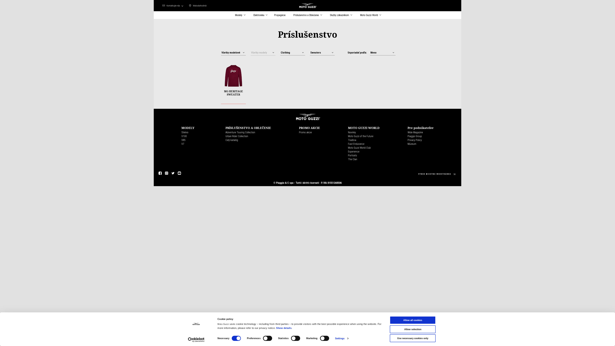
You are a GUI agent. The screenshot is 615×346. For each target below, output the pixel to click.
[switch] (267, 338)
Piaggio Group (415, 136)
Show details (283, 328)
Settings (339, 338)
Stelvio (184, 132)
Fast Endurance (356, 143)
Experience (353, 151)
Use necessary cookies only (412, 338)
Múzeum (412, 143)
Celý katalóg (232, 140)
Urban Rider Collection (237, 136)
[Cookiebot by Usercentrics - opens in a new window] (196, 339)
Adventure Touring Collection (240, 132)
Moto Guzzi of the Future (360, 136)
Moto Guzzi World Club (359, 147)
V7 (182, 143)
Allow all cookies (412, 320)
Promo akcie (305, 132)
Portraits (352, 155)
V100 (184, 136)
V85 (183, 140)
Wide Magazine (415, 132)
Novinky (352, 132)
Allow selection (412, 329)
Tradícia (352, 140)
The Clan (352, 159)
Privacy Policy (415, 140)
